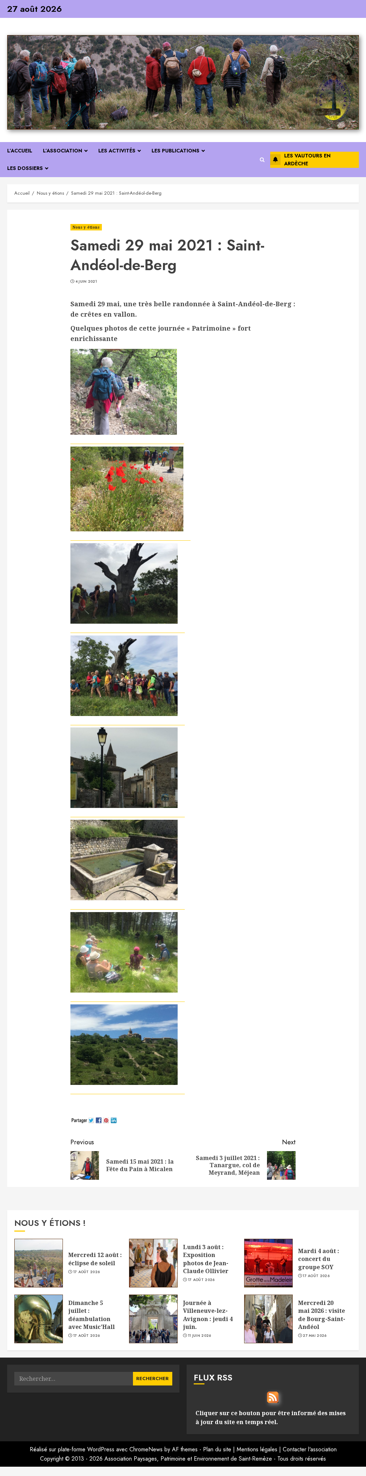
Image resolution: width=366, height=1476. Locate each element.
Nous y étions (86, 227)
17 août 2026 (86, 1272)
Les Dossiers (25, 168)
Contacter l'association (310, 1449)
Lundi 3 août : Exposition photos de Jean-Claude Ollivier (205, 1259)
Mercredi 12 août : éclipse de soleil (95, 1259)
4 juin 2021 (86, 281)
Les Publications (175, 150)
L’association (62, 150)
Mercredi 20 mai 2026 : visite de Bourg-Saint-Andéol (321, 1315)
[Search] (262, 160)
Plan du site (217, 1449)
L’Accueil (19, 150)
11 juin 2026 (199, 1335)
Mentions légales (257, 1449)
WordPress (100, 1449)
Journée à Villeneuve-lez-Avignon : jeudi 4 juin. (208, 1315)
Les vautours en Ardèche (307, 159)
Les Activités (116, 150)
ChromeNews (146, 1449)
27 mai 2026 (314, 1335)
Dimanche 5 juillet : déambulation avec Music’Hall (91, 1315)
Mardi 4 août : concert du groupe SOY (318, 1259)
